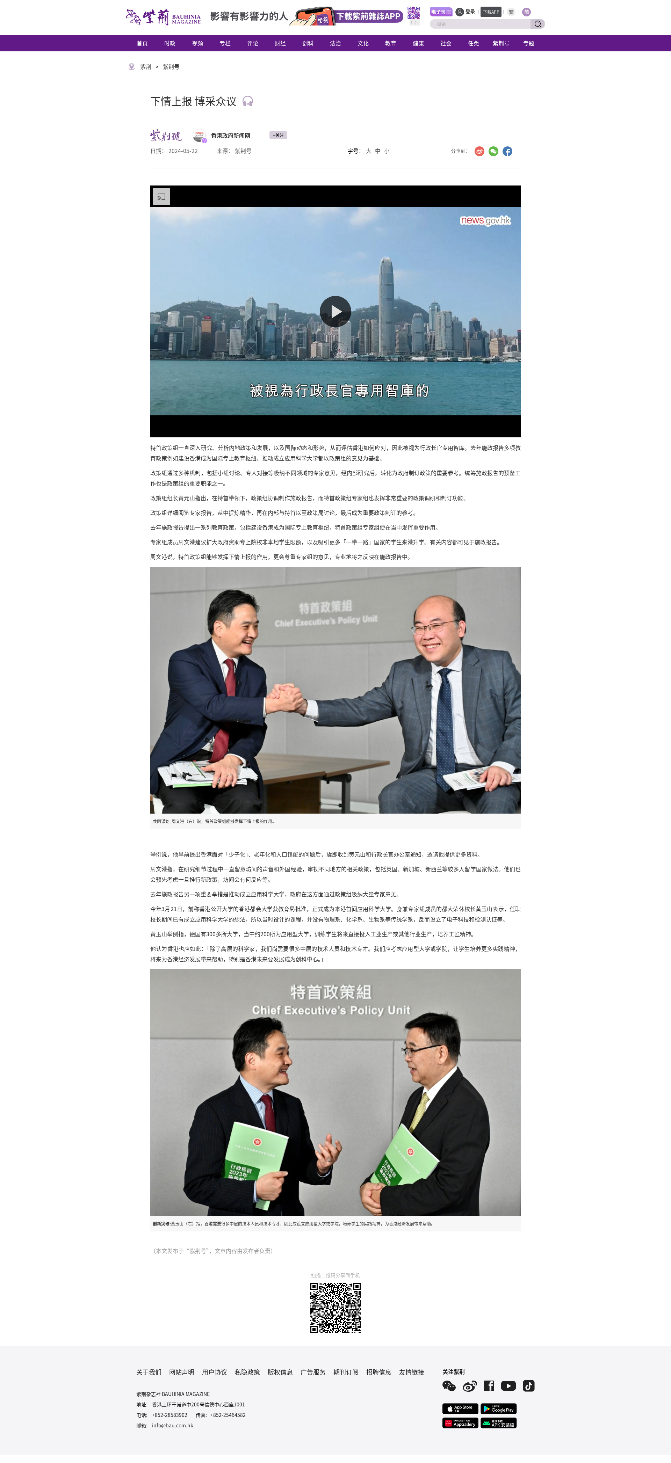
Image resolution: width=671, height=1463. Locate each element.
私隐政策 (247, 1371)
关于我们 (148, 1371)
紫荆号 (501, 43)
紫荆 (145, 66)
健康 (418, 43)
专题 (528, 43)
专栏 (225, 43)
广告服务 (313, 1371)
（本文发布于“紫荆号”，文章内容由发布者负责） (213, 1250)
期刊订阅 (346, 1371)
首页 (142, 43)
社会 (446, 43)
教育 (390, 43)
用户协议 (214, 1371)
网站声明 (181, 1371)
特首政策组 (164, 447)
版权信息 (280, 1371)
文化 (363, 43)
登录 (470, 11)
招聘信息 (378, 1371)
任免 (473, 43)
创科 (307, 43)
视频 (197, 43)
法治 (335, 43)
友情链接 (411, 1371)
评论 (252, 43)
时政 (169, 43)
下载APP (491, 12)
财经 (280, 43)
